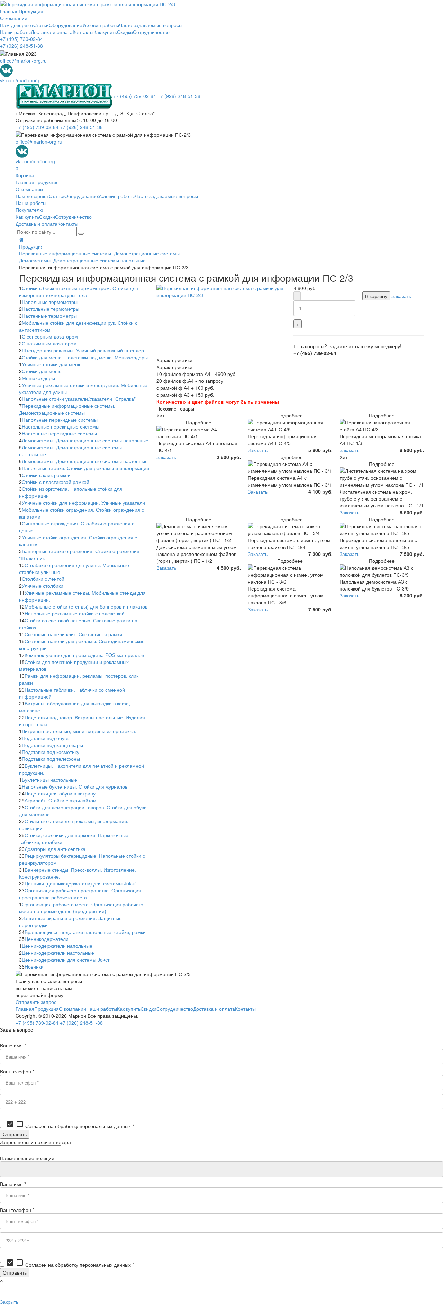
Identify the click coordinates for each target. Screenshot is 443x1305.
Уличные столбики (42, 585)
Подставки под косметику (50, 751)
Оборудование (65, 24)
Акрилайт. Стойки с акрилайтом (61, 800)
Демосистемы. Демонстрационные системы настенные (85, 461)
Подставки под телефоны (51, 758)
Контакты (83, 31)
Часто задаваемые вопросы (150, 24)
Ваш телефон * (17, 1071)
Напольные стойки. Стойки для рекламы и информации (85, 468)
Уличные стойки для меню (52, 364)
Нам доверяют (16, 24)
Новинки (34, 966)
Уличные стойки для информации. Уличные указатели (83, 502)
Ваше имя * (13, 1045)
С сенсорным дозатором (50, 336)
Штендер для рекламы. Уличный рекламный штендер (83, 350)
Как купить (105, 31)
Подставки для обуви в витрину (60, 793)
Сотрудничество (151, 31)
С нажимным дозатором (49, 343)
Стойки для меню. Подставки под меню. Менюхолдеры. (85, 357)
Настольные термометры (50, 308)
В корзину (376, 295)
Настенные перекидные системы (59, 433)
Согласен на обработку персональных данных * (70, 1126)
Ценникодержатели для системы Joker (66, 959)
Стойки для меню (42, 371)
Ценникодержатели (47, 938)
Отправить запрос (36, 1001)
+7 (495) (21, 38)
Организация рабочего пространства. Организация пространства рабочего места (80, 894)
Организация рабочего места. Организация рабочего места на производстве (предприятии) (81, 908)
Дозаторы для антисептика (55, 848)
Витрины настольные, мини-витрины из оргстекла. (79, 731)
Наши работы (15, 31)
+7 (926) (21, 45)
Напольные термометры (50, 301)
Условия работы (100, 24)
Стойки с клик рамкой (46, 474)
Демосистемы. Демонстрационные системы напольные (82, 260)
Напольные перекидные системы (60, 419)
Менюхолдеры (38, 378)
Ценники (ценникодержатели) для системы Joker (80, 883)
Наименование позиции (27, 1157)
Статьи (41, 24)
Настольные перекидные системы (60, 426)
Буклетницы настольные (49, 779)
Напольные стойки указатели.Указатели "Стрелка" (79, 398)
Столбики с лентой (43, 578)
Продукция (31, 11)
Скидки (125, 31)
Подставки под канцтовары (52, 744)
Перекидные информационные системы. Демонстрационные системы (99, 253)
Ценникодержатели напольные (57, 945)
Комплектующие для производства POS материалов (84, 654)
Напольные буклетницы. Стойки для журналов (74, 786)
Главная (9, 11)
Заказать (401, 295)
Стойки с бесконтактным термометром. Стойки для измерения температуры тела (78, 291)
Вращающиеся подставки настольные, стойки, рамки (85, 931)
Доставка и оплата (52, 31)
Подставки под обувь (45, 738)
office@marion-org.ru (23, 60)
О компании (13, 18)
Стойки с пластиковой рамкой (55, 481)
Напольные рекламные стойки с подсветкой (75, 613)
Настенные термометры (49, 315)
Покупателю (29, 209)
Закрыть (9, 1301)
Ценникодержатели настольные (58, 952)
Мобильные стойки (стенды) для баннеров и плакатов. (87, 606)
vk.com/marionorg (19, 80)
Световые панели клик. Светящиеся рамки (73, 634)
